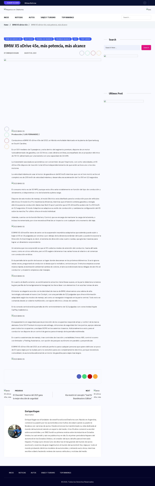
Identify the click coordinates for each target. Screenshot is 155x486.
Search (146, 48)
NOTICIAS (19, 17)
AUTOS (32, 17)
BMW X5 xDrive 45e (20, 25)
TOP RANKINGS (68, 17)
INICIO (6, 17)
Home (6, 25)
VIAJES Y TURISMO (48, 17)
